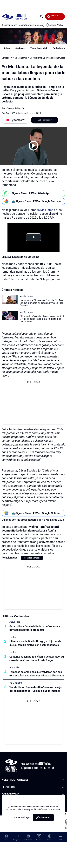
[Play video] (33, 146)
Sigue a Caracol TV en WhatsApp (31, 193)
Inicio (7, 48)
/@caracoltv (18, 119)
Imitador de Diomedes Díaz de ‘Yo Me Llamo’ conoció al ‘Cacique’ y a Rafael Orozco (41, 303)
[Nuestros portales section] (62, 780)
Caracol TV (7, 58)
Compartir (47, 120)
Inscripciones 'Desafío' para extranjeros (23, 25)
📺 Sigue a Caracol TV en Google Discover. (37, 201)
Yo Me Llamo (21, 58)
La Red (12, 637)
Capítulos (20, 48)
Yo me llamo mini (38, 48)
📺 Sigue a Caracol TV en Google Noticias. (36, 513)
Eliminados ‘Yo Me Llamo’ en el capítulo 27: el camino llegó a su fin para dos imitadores (42, 319)
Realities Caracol (32, 558)
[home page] (14, 16)
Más (60, 839)
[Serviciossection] (62, 787)
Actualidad (14, 621)
